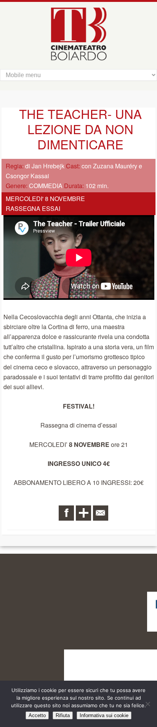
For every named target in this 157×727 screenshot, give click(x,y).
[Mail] (100, 513)
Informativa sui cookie (104, 715)
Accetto (37, 715)
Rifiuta (63, 715)
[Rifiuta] (147, 704)
